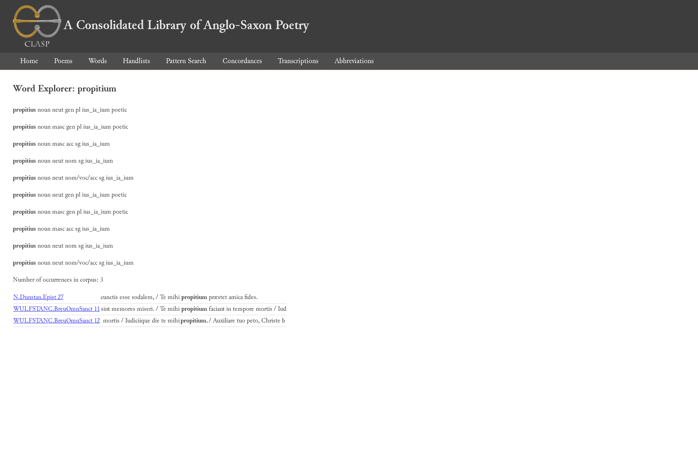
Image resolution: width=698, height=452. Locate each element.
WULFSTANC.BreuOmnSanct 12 (56, 320)
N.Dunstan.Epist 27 (38, 297)
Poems (63, 61)
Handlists (136, 61)
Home (29, 61)
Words (97, 61)
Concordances (242, 61)
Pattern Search (186, 61)
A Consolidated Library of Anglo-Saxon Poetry (186, 25)
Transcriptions (298, 61)
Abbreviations (354, 61)
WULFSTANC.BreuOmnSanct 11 (56, 309)
